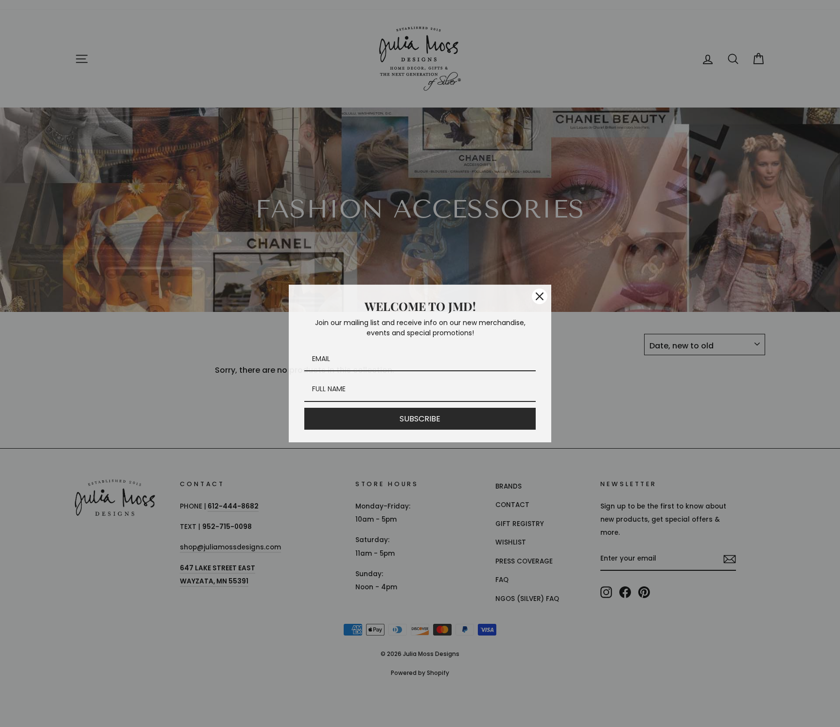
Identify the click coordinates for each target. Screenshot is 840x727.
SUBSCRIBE (420, 418)
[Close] (539, 296)
